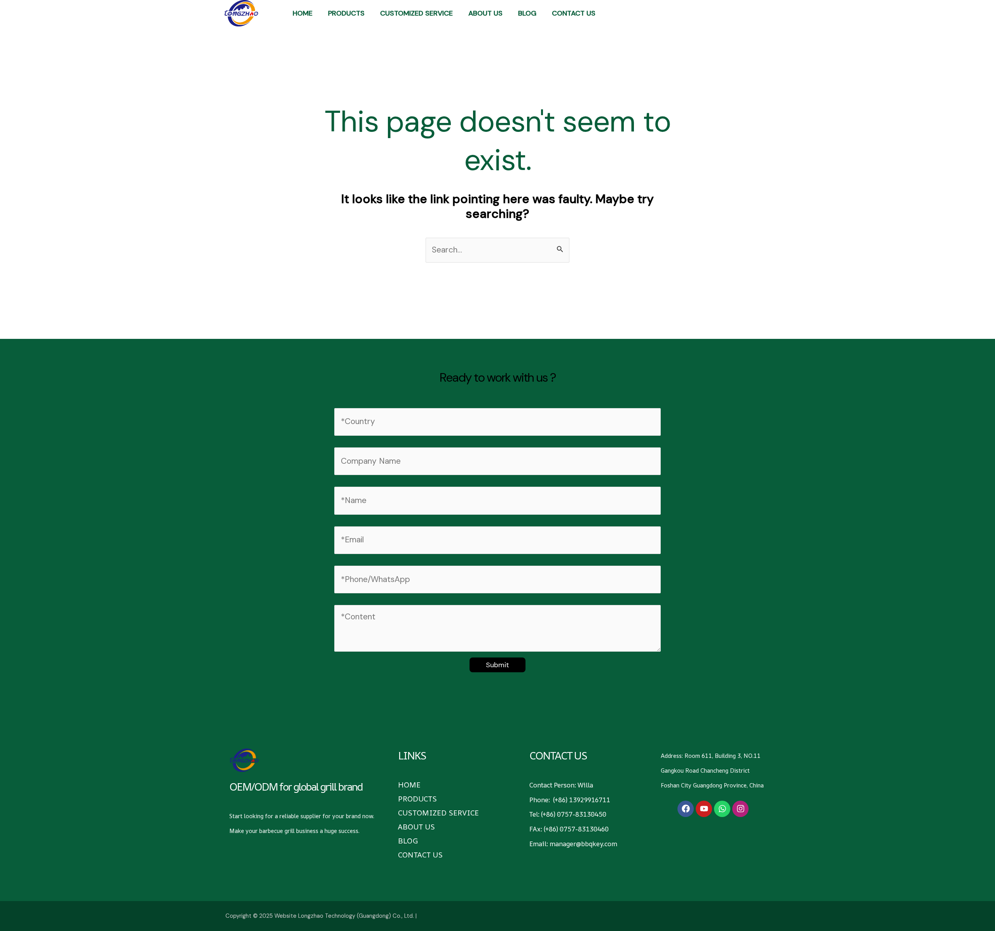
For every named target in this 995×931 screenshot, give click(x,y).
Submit (497, 665)
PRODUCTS (346, 13)
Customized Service (416, 13)
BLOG (527, 13)
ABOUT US (485, 13)
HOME (302, 13)
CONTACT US (573, 13)
